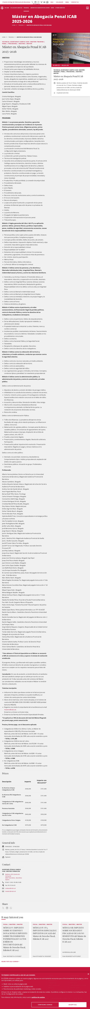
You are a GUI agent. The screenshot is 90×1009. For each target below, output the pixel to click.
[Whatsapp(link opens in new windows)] (47, 2)
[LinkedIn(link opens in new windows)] (35, 2)
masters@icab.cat (10, 710)
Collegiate (59, 2)
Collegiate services (16, 8)
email (67, 2)
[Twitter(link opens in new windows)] (32, 2)
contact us (75, 2)
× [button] (88, 974)
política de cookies (38, 997)
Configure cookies (45, 1004)
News (52, 8)
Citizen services (60, 8)
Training (26, 8)
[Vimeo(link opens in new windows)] (41, 2)
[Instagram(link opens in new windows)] (38, 2)
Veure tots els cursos (9, 961)
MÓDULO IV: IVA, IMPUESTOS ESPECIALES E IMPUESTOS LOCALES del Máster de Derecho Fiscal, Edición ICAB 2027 (45, 933)
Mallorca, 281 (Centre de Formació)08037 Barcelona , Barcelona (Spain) (13, 876)
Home (13, 25)
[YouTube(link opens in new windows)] (44, 2)
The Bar (7, 8)
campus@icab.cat (10, 888)
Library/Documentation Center (40, 8)
